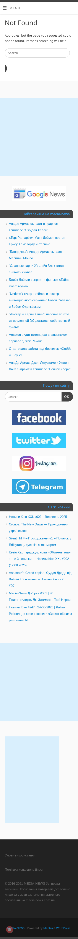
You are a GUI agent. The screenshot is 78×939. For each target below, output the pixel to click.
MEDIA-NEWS (15, 928)
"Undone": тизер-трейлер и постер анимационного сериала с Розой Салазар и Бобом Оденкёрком (39, 300)
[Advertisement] (39, 137)
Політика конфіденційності (24, 869)
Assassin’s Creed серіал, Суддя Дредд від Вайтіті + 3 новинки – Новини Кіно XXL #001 (40, 579)
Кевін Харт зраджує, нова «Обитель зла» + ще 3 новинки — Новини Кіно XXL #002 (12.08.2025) (39, 558)
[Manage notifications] (9, 929)
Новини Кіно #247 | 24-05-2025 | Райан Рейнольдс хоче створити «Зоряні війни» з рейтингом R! (40, 613)
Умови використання (20, 855)
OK (65, 396)
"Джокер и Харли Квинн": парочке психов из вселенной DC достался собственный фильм (39, 320)
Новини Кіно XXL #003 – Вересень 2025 (38, 517)
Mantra (48, 928)
